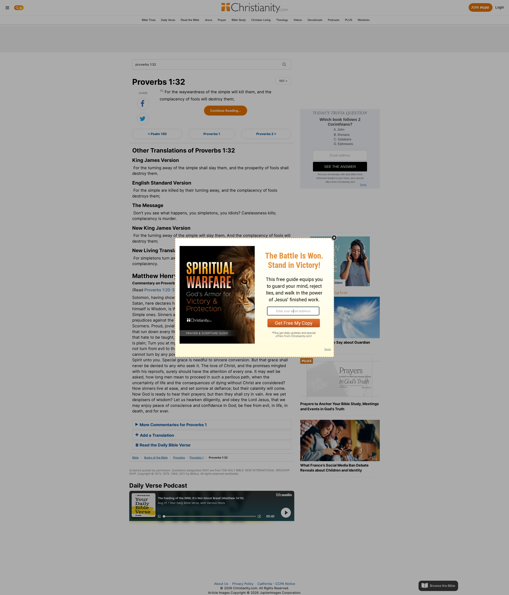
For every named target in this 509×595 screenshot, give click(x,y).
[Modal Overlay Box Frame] (254, 297)
